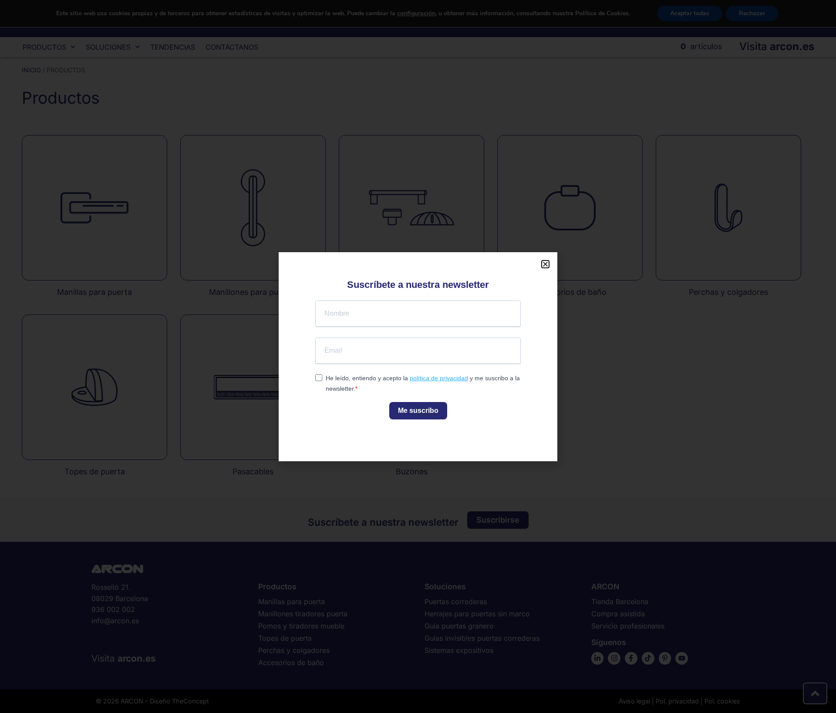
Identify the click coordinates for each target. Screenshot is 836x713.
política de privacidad (439, 378)
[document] (418, 356)
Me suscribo (418, 410)
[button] (545, 264)
